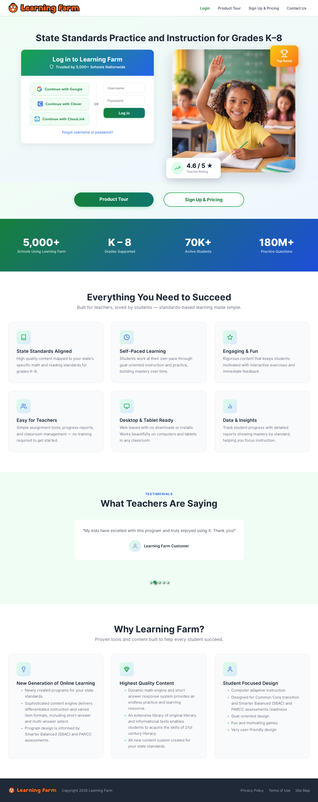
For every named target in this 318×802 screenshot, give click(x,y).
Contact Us (296, 8)
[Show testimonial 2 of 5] (154, 582)
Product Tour (229, 8)
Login (205, 8)
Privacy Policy (252, 790)
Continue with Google (63, 89)
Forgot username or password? (87, 132)
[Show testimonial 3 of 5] (159, 582)
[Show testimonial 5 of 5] (167, 582)
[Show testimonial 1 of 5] (151, 582)
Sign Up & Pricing (264, 8)
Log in (124, 113)
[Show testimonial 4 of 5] (163, 582)
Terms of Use (279, 790)
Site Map (302, 790)
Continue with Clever (63, 104)
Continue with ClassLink (63, 119)
